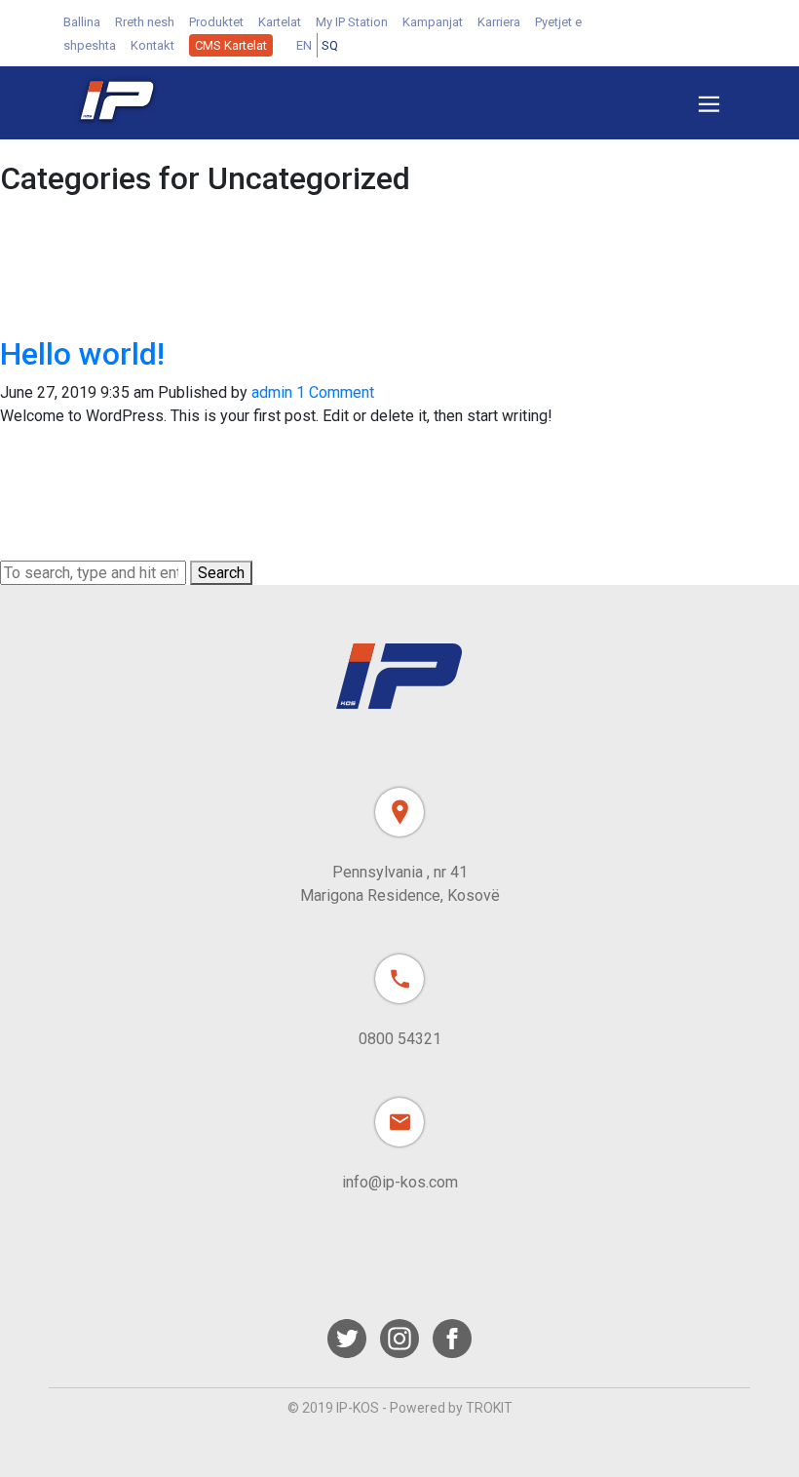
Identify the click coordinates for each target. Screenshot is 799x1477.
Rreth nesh (144, 22)
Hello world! (82, 353)
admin (271, 392)
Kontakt (152, 45)
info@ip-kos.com (400, 1182)
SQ (330, 45)
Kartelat (279, 22)
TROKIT (489, 1408)
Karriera (498, 22)
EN (304, 45)
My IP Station (352, 22)
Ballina (81, 22)
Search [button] (221, 573)
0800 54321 (400, 1039)
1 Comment (335, 392)
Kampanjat (432, 22)
